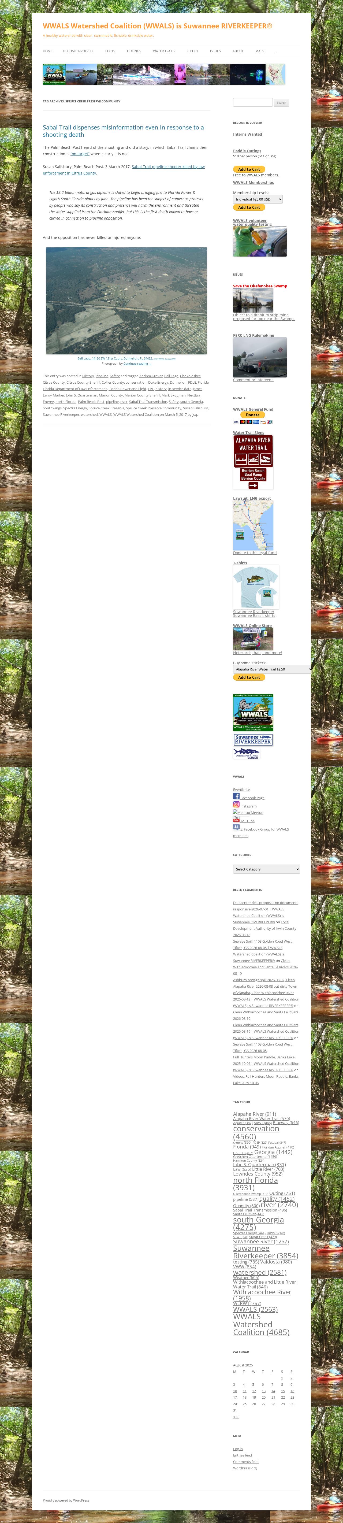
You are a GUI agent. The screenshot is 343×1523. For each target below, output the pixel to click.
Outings (134, 51)
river (124, 401)
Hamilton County (248, 1160)
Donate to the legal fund (255, 552)
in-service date (179, 388)
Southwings (52, 408)
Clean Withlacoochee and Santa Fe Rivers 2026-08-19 (265, 967)
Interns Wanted (247, 134)
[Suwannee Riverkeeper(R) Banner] (253, 745)
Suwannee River (261, 1241)
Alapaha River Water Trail (261, 1118)
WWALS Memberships (253, 182)
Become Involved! (78, 51)
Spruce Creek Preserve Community (153, 408)
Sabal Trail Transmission (148, 401)
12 (254, 1390)
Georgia (273, 1152)
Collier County (113, 382)
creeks (242, 1142)
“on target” (80, 153)
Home (48, 51)
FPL (151, 388)
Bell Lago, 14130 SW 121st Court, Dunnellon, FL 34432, (115, 358)
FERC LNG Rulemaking (253, 335)
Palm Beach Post (91, 401)
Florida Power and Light (127, 388)
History (88, 375)
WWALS (105, 414)
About (238, 51)
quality (276, 1198)
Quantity (246, 1205)
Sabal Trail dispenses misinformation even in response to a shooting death (123, 130)
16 (292, 1390)
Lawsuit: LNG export (252, 498)
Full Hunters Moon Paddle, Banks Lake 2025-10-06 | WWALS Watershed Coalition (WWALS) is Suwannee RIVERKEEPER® (266, 1063)
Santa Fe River (248, 1213)
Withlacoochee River (262, 1295)
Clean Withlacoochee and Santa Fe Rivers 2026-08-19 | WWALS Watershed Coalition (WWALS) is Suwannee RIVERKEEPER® (266, 1031)
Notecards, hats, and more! (257, 652)
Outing (282, 1193)
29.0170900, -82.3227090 (165, 359)
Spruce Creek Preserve (106, 408)
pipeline (112, 401)
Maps (259, 51)
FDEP (260, 1142)
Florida (203, 382)
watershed (89, 414)
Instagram (248, 806)
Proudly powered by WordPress (66, 1500)
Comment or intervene (253, 379)
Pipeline (102, 375)
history (161, 388)
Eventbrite (241, 789)
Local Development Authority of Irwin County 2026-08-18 (264, 928)
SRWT (240, 1237)
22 (283, 1397)
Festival (277, 1142)
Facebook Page (252, 797)
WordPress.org (245, 1468)
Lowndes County (257, 1173)
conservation (136, 382)
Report (192, 51)
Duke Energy (158, 382)
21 (273, 1397)
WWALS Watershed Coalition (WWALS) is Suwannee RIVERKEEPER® (158, 26)
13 (264, 1390)
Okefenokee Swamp (250, 1194)
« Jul (236, 1416)
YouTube (247, 820)
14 (273, 1390)
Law (242, 1169)
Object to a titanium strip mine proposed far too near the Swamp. (264, 316)
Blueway (286, 1122)
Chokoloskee (190, 375)
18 (245, 1397)
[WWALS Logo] (253, 729)
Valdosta (276, 1261)
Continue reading (138, 363)
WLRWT (247, 1303)
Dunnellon (178, 382)
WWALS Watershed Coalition (136, 414)
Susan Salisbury (195, 408)
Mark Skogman (174, 395)
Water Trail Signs (248, 432)
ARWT (263, 1122)
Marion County (111, 395)
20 (264, 1397)
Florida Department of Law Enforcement (75, 388)
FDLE (192, 382)
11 (245, 1390)
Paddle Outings (247, 150)
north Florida (65, 401)
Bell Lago (171, 375)
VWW (244, 1266)
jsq (194, 414)
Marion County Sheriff (142, 395)
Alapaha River (254, 1114)
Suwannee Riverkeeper (61, 414)
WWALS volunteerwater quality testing (252, 222)
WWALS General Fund (253, 409)
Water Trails (164, 51)
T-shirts (240, 562)
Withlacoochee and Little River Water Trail (264, 1284)
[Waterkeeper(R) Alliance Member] (246, 757)
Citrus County (54, 382)
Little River (268, 1169)
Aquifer (243, 1123)
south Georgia (191, 401)
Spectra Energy (75, 408)
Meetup (256, 812)
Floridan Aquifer (278, 1147)
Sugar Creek (263, 1236)
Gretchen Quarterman (255, 1156)
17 (235, 1397)
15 (283, 1390)
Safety (115, 375)
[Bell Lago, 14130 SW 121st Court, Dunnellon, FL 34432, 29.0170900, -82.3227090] (126, 353)
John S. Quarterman (81, 395)
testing (246, 1262)
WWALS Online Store (252, 625)
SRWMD (276, 1233)
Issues (215, 51)
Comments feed (246, 1461)
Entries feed (242, 1455)
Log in (238, 1448)
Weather (246, 1277)
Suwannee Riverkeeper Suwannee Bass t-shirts (254, 613)
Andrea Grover (151, 375)
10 (235, 1390)
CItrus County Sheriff (83, 382)
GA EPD (243, 1153)
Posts (110, 51)
